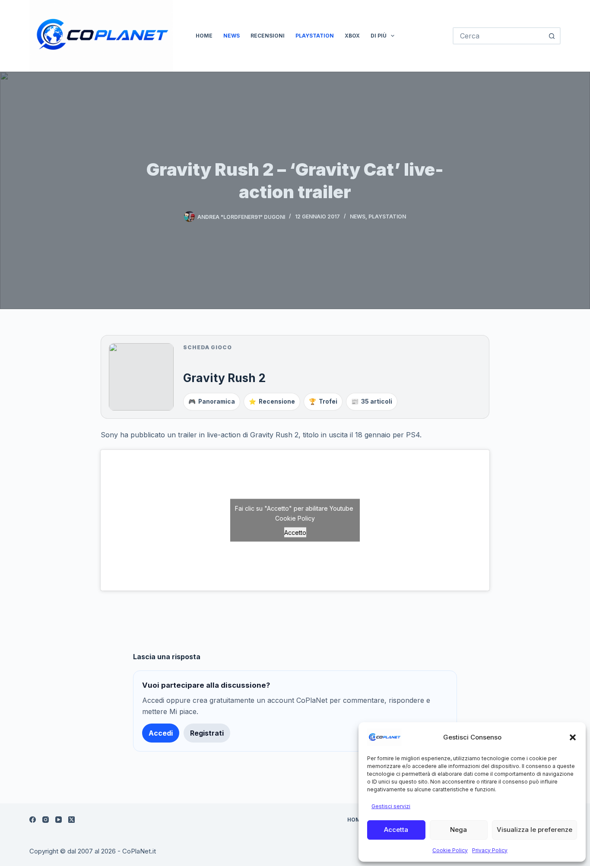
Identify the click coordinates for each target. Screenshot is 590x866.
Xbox (352, 35)
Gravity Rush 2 (224, 378)
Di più (379, 35)
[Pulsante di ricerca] (552, 36)
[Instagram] (45, 819)
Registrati (207, 733)
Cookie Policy (450, 850)
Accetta (396, 829)
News (231, 35)
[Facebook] (32, 819)
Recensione (272, 401)
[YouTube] (58, 819)
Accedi (161, 733)
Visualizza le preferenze (534, 829)
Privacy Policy (490, 850)
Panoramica (211, 401)
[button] (572, 737)
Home (204, 35)
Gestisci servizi (390, 806)
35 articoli (371, 401)
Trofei (323, 401)
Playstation (314, 35)
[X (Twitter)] (71, 819)
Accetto (295, 532)
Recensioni (268, 35)
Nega (458, 829)
